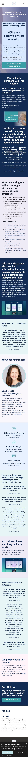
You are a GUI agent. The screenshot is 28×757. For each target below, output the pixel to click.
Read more (20, 750)
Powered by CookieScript (7, 755)
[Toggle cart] (24, 3)
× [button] (26, 743)
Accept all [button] (7, 752)
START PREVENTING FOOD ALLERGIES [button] (14, 65)
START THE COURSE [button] (11, 700)
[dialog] (14, 749)
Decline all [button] (20, 752)
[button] (14, 64)
